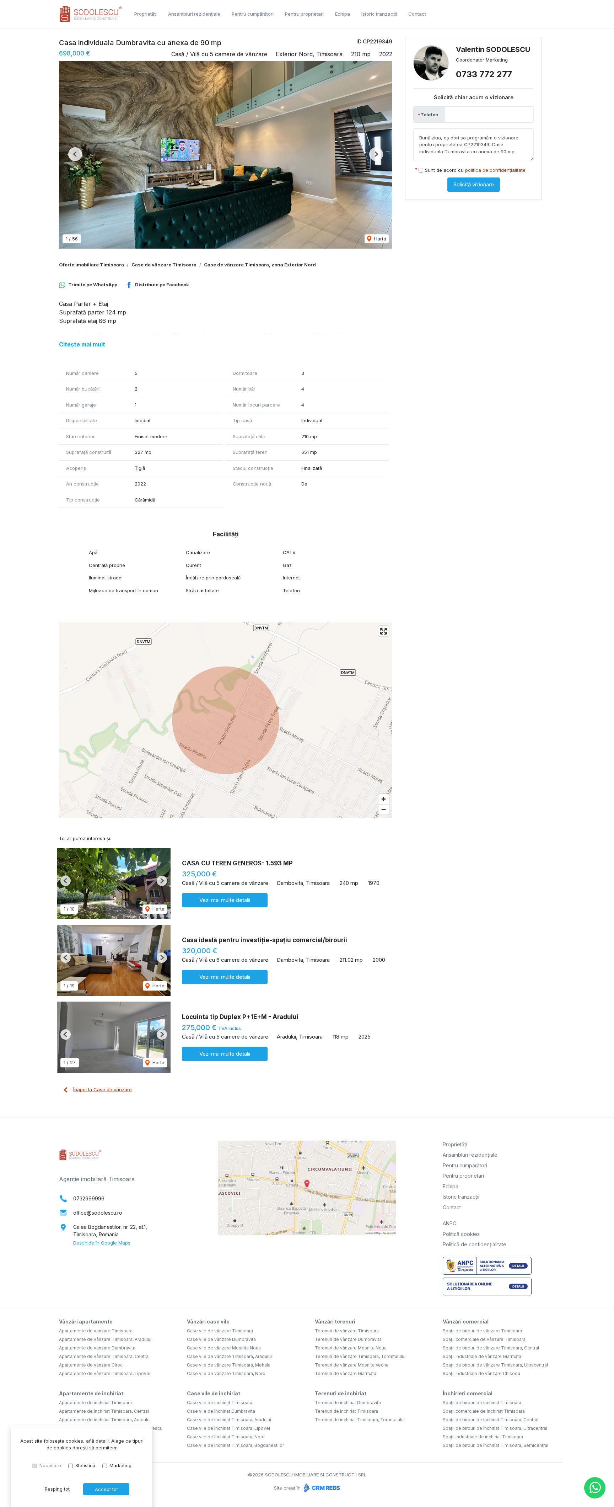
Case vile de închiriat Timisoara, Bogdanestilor (235, 1445)
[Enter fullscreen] (383, 631)
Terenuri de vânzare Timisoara (347, 1330)
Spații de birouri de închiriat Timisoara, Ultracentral (495, 1428)
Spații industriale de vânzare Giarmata (482, 1356)
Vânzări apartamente (86, 1321)
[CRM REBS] (321, 1488)
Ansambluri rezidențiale (194, 14)
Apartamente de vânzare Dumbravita (97, 1348)
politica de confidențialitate (495, 170)
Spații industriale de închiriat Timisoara (483, 1436)
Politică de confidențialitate (474, 1244)
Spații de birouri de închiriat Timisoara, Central (490, 1419)
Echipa (342, 14)
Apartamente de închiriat (91, 1393)
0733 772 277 (484, 74)
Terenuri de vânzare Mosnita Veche (352, 1365)
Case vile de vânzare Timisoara (220, 1330)
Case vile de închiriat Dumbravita (221, 1411)
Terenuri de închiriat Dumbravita (348, 1402)
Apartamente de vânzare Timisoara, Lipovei (104, 1373)
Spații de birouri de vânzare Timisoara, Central (491, 1348)
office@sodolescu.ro (97, 1213)
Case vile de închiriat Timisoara (219, 1402)
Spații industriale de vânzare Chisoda (481, 1373)
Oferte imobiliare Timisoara (91, 264)
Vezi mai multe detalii (224, 900)
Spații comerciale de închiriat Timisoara (484, 1411)
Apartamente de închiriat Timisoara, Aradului (105, 1419)
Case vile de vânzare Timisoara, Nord (226, 1373)
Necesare (50, 1465)
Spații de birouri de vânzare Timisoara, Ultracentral (495, 1365)
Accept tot (106, 1489)
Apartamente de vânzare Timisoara (96, 1330)
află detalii (97, 1441)
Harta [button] (379, 239)
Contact (417, 14)
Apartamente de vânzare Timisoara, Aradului (105, 1339)
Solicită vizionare (473, 184)
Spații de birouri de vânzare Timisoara (482, 1330)
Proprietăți (145, 14)
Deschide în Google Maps (101, 1243)
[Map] (225, 720)
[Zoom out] (383, 809)
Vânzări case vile (208, 1321)
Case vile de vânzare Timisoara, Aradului (229, 1356)
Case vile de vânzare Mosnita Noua (224, 1348)
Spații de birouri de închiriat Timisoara (482, 1402)
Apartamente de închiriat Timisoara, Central (104, 1411)
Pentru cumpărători (253, 14)
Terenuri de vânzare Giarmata (345, 1373)
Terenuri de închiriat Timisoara (346, 1411)
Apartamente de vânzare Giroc (91, 1365)
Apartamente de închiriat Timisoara (95, 1402)
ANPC (449, 1223)
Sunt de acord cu (475, 170)
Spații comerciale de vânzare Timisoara (484, 1339)
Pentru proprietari (304, 14)
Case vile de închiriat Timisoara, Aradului (229, 1419)
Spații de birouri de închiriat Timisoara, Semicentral (495, 1445)
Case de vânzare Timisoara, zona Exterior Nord (260, 264)
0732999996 (88, 1198)
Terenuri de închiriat (340, 1393)
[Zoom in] (383, 799)
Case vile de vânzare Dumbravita (221, 1339)
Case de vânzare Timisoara (163, 264)
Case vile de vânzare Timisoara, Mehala (228, 1365)
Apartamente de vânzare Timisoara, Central (104, 1356)
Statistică (85, 1465)
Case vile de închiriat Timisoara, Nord (226, 1436)
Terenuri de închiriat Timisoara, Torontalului (360, 1419)
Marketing (120, 1465)
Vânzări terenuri (335, 1321)
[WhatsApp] (594, 1487)
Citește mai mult (82, 344)
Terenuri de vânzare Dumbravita (348, 1339)
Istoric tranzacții (379, 14)
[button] (75, 154)
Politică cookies (461, 1234)
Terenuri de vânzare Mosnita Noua (351, 1348)
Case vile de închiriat (213, 1393)
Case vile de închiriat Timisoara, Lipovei (228, 1428)
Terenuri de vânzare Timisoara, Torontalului (360, 1356)
